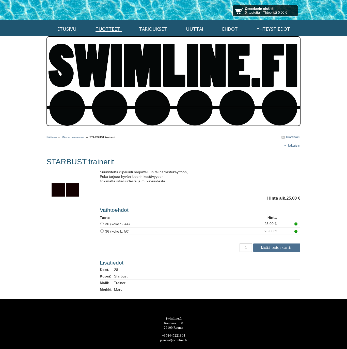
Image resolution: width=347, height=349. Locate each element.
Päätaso (51, 137)
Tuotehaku (292, 137)
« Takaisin (292, 145)
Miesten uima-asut (73, 137)
